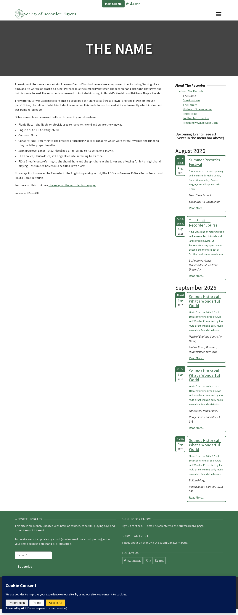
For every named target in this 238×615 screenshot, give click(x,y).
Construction (191, 100)
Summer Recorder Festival (204, 162)
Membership (113, 4)
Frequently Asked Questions (200, 122)
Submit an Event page (173, 542)
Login (136, 4)
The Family (190, 105)
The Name (189, 96)
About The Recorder (192, 91)
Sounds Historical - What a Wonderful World (205, 301)
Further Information (196, 118)
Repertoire (190, 114)
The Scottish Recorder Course (203, 223)
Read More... (196, 208)
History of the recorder (197, 109)
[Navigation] (218, 13)
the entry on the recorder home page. (72, 185)
